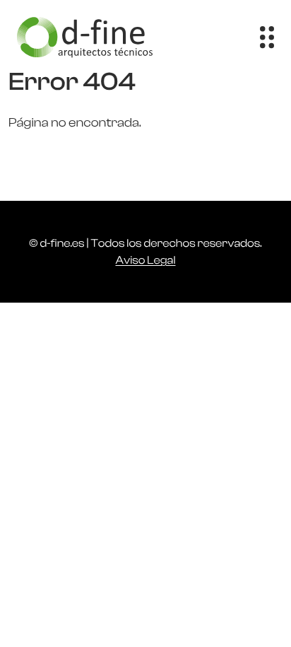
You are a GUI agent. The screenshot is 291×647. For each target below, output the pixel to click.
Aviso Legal (145, 260)
